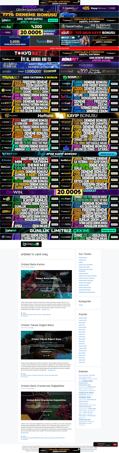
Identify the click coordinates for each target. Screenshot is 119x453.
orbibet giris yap (90, 394)
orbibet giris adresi (86, 392)
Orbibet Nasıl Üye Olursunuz (87, 278)
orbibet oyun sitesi (92, 404)
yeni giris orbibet (82, 424)
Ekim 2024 (82, 341)
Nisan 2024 (82, 355)
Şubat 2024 (82, 360)
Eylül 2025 (81, 325)
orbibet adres (87, 381)
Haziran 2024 (82, 350)
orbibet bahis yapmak (82, 386)
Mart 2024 (82, 357)
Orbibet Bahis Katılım (33, 264)
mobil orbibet (95, 378)
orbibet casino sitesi (91, 390)
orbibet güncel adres (82, 399)
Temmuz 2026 (83, 318)
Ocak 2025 (82, 334)
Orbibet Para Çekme (85, 406)
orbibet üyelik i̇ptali (46, 314)
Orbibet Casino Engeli (85, 287)
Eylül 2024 (82, 343)
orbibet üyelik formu (90, 421)
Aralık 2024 (82, 336)
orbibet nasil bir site (83, 404)
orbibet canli (81, 388)
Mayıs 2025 (82, 329)
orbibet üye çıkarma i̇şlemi (38, 375)
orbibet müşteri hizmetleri (83, 403)
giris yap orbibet (83, 378)
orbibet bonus (91, 386)
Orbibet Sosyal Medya (85, 282)
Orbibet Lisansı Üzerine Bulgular (88, 275)
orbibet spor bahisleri (91, 410)
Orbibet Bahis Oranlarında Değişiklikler (42, 385)
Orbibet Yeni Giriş (85, 419)
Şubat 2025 (82, 332)
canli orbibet (92, 375)
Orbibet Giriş (82, 260)
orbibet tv (80, 412)
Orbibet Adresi (83, 257)
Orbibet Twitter (82, 415)
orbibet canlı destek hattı (83, 390)
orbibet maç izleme (83, 401)
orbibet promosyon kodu (83, 408)
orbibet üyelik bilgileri (82, 421)
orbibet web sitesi (91, 415)
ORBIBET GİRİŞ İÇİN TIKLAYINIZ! (59, 48)
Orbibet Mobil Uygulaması (86, 280)
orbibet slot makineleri (83, 410)
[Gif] (59, 116)
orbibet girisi (82, 394)
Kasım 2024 (82, 339)
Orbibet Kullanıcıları (91, 399)
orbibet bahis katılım (27, 314)
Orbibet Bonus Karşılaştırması (87, 292)
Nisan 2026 (82, 322)
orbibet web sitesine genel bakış (57, 437)
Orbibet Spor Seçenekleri (86, 264)
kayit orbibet (89, 378)
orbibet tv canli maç (37, 314)
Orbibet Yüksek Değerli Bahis (37, 325)
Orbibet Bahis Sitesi (85, 385)
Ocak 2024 (82, 362)
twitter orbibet (89, 423)
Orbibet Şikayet (82, 423)
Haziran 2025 (82, 327)
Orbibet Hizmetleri (84, 285)
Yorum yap (25, 316)
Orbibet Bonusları (83, 273)
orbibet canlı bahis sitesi (88, 388)
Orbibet (24, 313)
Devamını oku (45, 309)
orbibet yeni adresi (82, 417)
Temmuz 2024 (83, 348)
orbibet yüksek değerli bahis (51, 375)
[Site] (29, 83)
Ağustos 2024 (83, 346)
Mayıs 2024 (82, 353)
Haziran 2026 (82, 320)
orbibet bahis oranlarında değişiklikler (31, 437)
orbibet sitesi (92, 408)
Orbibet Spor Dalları (84, 267)
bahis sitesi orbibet (83, 375)
